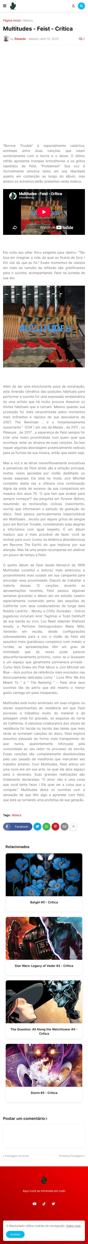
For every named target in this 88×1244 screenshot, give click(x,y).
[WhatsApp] (46, 826)
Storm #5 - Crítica (44, 1093)
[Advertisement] (44, 94)
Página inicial (11, 20)
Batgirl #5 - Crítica (44, 902)
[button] (4, 5)
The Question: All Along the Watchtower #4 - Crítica (44, 1031)
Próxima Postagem (71, 1155)
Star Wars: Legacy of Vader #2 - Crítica (44, 966)
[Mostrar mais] (73, 826)
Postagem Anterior (17, 1155)
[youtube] (34, 1203)
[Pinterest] (55, 826)
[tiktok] (44, 1203)
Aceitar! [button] (15, 1234)
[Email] (64, 826)
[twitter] (53, 1203)
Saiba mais (73, 1225)
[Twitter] (37, 826)
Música (28, 20)
